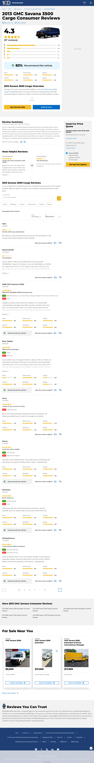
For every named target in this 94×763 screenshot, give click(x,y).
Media (44, 742)
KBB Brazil (63, 742)
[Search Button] (59, 198)
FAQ (16, 733)
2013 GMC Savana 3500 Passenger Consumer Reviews (16, 610)
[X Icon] (41, 749)
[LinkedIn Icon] (52, 749)
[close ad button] (91, 748)
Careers (69, 737)
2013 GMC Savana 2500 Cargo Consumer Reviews (45, 610)
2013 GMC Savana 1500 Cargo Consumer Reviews (14, 616)
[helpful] (55, 243)
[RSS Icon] (47, 749)
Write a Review (21, 23)
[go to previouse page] (60, 590)
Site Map (53, 742)
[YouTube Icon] (58, 749)
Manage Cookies (48, 737)
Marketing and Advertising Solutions (26, 742)
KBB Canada (75, 742)
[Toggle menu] (91, 3)
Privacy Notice (37, 733)
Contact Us (25, 733)
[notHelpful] (60, 243)
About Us (60, 737)
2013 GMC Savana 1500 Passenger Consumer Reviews (46, 616)
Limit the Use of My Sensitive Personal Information (22, 737)
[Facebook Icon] (36, 749)
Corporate (79, 737)
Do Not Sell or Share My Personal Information (60, 733)
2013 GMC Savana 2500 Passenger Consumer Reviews (77, 610)
